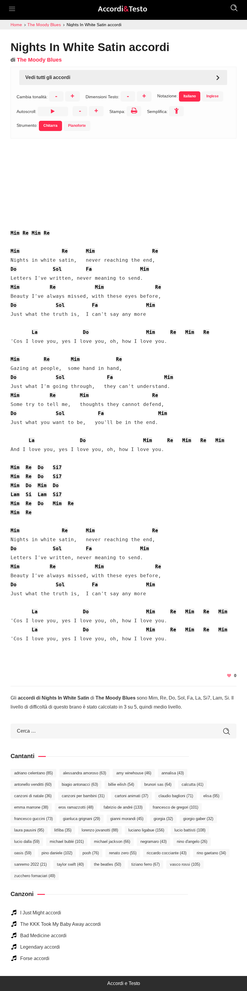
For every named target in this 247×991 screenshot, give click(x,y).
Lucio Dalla (26, 841)
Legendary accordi (40, 947)
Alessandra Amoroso (84, 773)
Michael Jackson (112, 841)
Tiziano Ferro (145, 864)
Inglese (212, 96)
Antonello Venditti (33, 784)
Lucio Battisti (189, 830)
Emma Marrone (31, 807)
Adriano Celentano (33, 773)
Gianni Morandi (126, 818)
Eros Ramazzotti (75, 807)
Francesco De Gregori (175, 807)
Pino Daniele (57, 853)
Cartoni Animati (131, 796)
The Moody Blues (39, 60)
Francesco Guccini (33, 818)
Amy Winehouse (133, 773)
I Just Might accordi (40, 912)
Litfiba (62, 830)
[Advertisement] (123, 181)
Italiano (189, 96)
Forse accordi (34, 958)
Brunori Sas (157, 784)
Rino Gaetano (211, 853)
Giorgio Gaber (198, 818)
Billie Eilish (121, 784)
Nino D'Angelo (192, 841)
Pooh (91, 853)
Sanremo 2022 (30, 864)
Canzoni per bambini (83, 796)
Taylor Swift (70, 864)
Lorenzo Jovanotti (100, 830)
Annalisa (172, 773)
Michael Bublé (67, 841)
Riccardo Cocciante (166, 853)
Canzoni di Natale (33, 796)
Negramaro (153, 841)
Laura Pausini (29, 830)
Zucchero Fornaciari (34, 876)
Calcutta (192, 784)
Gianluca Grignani (81, 818)
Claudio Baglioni (175, 796)
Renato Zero (122, 853)
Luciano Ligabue (146, 830)
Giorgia (163, 818)
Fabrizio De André (123, 807)
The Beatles (107, 864)
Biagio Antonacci (80, 784)
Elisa (211, 796)
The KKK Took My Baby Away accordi (60, 924)
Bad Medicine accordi (43, 935)
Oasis (22, 853)
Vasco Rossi (185, 864)
